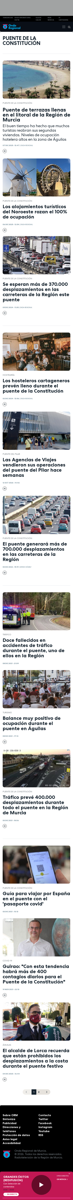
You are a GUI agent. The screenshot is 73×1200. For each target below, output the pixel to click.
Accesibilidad (12, 1143)
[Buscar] (68, 27)
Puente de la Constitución (17, 103)
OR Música (62, 1179)
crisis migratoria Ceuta (22, 19)
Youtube (44, 1131)
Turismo (7, 712)
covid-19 (7, 960)
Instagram (45, 1127)
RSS (40, 1135)
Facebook (45, 1123)
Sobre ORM (10, 1115)
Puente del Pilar (11, 454)
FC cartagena (63, 19)
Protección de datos (16, 1135)
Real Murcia (51, 19)
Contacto (44, 1115)
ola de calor (38, 19)
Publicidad (9, 1123)
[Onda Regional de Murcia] (11, 27)
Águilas (7, 1044)
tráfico (7, 634)
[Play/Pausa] (42, 1185)
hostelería (9, 375)
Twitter (43, 1119)
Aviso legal (10, 1139)
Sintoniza (9, 1119)
